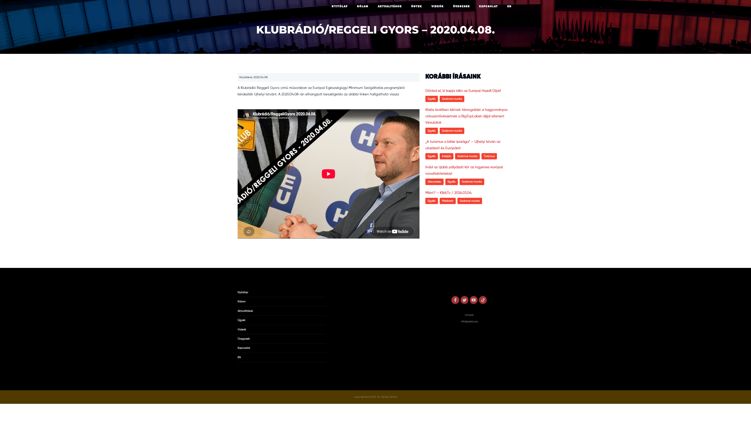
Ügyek (416, 6)
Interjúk (446, 156)
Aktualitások (390, 6)
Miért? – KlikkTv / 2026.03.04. (448, 193)
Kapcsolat (488, 6)
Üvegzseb (461, 6)
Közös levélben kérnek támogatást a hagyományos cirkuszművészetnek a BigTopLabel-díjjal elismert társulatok (466, 116)
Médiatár (447, 201)
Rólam (362, 6)
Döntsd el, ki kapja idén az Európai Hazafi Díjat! (463, 91)
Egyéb (432, 99)
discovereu (434, 181)
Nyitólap (340, 6)
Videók (437, 6)
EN (509, 6)
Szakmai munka (452, 99)
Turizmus (489, 156)
